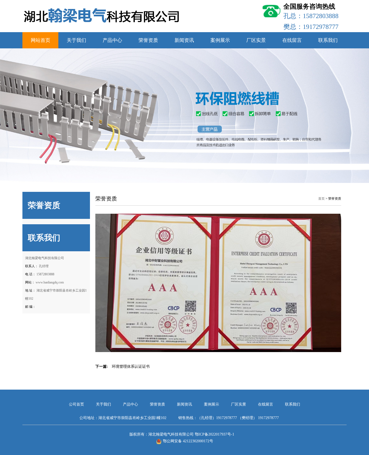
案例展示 (220, 40)
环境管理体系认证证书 (131, 366)
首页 (321, 198)
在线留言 (292, 40)
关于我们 (76, 40)
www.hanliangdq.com (50, 282)
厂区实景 (256, 40)
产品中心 (112, 40)
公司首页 (77, 404)
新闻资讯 (184, 40)
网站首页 (40, 40)
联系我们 (328, 40)
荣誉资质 (148, 40)
